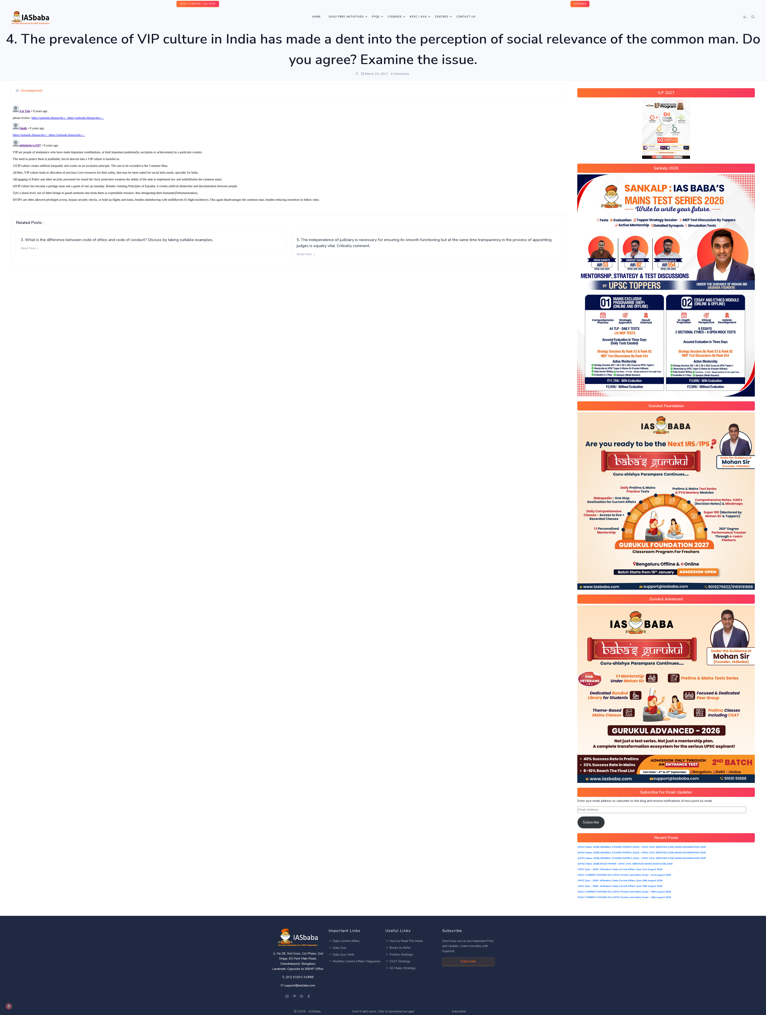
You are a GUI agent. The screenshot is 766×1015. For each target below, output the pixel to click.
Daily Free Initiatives (346, 17)
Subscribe (591, 822)
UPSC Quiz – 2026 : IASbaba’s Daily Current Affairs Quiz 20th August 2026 (620, 880)
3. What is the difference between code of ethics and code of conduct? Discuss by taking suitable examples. (117, 239)
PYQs (376, 17)
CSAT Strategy (399, 961)
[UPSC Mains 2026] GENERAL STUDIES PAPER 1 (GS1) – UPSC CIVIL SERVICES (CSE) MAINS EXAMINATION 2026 (642, 858)
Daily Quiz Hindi (343, 954)
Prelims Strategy (401, 954)
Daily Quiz (339, 948)
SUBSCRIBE (580, 3)
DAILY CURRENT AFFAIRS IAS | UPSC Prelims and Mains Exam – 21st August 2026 (624, 875)
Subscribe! (459, 1011)
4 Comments (400, 74)
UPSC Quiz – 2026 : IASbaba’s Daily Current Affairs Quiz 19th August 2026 (620, 886)
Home (316, 17)
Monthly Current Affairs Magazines (356, 961)
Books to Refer (400, 948)
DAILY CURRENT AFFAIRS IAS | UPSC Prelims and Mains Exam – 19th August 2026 (624, 897)
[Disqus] (289, 154)
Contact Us (466, 17)
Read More (29, 248)
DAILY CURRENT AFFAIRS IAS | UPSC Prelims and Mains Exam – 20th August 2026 (624, 891)
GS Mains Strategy (402, 968)
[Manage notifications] (9, 1006)
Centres (441, 17)
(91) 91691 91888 (300, 977)
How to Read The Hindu (406, 941)
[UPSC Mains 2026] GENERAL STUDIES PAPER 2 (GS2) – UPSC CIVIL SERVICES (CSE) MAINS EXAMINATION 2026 (642, 852)
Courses (395, 17)
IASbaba (315, 1011)
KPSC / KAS (418, 17)
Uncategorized (31, 90)
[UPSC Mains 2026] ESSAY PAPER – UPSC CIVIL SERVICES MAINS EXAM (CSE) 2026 (625, 863)
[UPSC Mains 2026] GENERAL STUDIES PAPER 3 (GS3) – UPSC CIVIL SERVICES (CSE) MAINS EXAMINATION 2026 (642, 847)
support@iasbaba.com (299, 985)
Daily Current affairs (346, 941)
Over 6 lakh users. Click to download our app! (383, 1011)
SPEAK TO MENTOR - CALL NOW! (198, 3)
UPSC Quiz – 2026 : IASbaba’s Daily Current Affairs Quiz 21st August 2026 (620, 869)
